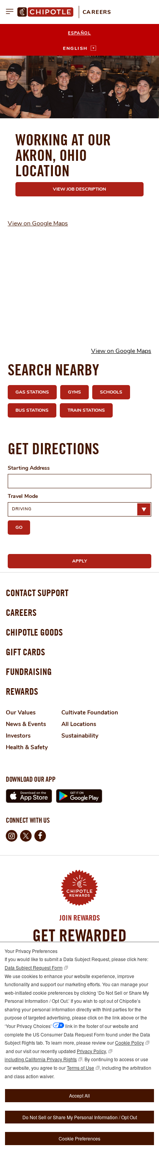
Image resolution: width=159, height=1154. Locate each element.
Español (79, 33)
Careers (97, 12)
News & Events (26, 724)
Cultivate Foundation (89, 712)
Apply (79, 561)
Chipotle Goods (34, 632)
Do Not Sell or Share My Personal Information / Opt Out (79, 1117)
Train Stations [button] (86, 410)
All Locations (78, 724)
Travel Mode (23, 496)
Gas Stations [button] (32, 392)
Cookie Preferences (79, 1138)
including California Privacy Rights (41, 1059)
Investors (18, 736)
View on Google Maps (38, 223)
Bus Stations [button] (32, 410)
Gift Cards (25, 652)
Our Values (21, 712)
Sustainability (79, 736)
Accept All (79, 1095)
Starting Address (29, 468)
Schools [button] (111, 392)
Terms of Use (80, 1067)
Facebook (40, 836)
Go (18, 527)
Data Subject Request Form (34, 967)
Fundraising (29, 671)
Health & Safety (27, 747)
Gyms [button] (74, 392)
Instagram (11, 836)
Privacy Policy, (92, 1051)
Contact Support (37, 592)
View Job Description (79, 189)
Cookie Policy (129, 1042)
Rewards (22, 691)
